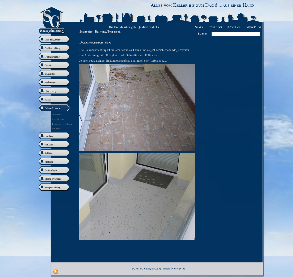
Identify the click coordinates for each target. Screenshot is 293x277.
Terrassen (57, 114)
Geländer (56, 128)
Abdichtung (58, 119)
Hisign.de (179, 268)
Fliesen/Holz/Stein (62, 123)
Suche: (202, 34)
